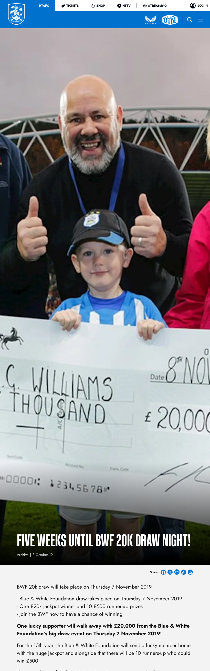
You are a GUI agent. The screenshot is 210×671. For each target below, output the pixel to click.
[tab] (44, 5)
